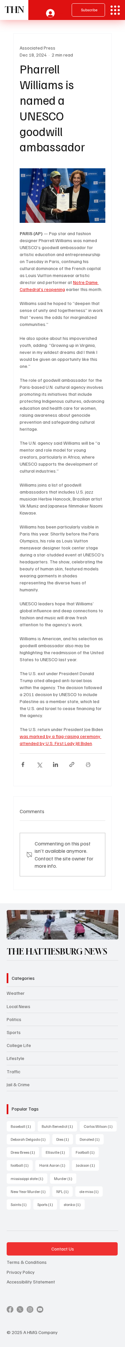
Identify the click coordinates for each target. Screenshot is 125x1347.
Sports (14, 1032)
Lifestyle (15, 1058)
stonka (74, 1204)
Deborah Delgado (30, 1139)
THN (14, 10)
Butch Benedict (59, 1126)
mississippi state (29, 1178)
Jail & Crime (18, 1084)
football (22, 1165)
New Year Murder (30, 1191)
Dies (64, 1139)
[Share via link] (72, 764)
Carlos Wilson (100, 1126)
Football (87, 1152)
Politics (14, 1019)
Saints (21, 1204)
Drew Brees (25, 1152)
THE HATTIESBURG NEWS (57, 951)
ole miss (91, 1191)
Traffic (13, 1071)
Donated (92, 1139)
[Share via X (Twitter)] (39, 764)
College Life (19, 1045)
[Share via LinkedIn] (55, 764)
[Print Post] (88, 764)
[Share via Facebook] (23, 764)
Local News (18, 1006)
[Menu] (115, 10)
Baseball (23, 1126)
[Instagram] (30, 1309)
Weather (16, 993)
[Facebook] (10, 1309)
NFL (64, 1191)
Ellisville (57, 1152)
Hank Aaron (54, 1165)
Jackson (87, 1165)
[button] (107, 931)
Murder (65, 1178)
